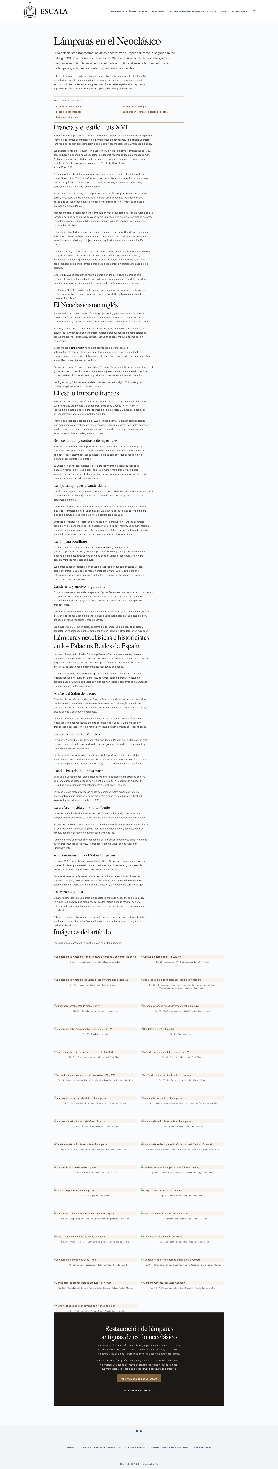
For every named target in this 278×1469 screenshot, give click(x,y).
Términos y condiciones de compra (97, 1448)
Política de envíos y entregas (133, 1448)
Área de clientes (240, 11)
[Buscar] (254, 11)
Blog (223, 11)
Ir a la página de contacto (139, 1391)
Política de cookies (203, 1448)
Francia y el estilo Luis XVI (69, 106)
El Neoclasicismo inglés (135, 106)
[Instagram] (141, 1431)
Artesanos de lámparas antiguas (187, 11)
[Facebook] (137, 1431)
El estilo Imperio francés (68, 112)
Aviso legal (71, 1448)
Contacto (212, 11)
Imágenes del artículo (67, 117)
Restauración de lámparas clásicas (129, 11)
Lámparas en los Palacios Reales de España (145, 112)
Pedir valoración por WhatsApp (139, 1379)
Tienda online (157, 11)
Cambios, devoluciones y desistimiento (170, 1448)
